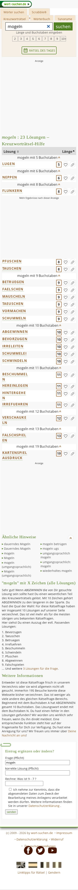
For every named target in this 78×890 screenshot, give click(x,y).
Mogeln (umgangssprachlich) (16, 573)
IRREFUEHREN (15, 404)
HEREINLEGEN (15, 385)
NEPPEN (9, 177)
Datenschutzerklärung (44, 806)
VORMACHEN (14, 311)
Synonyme (65, 19)
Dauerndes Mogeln (17, 548)
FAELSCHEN (13, 289)
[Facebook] (27, 850)
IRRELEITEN (13, 346)
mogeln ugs (51, 548)
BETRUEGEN (13, 282)
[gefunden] (65, 164)
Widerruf (57, 839)
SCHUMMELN (14, 318)
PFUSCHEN (12, 261)
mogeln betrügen (55, 544)
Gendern (54, 872)
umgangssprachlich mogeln (55, 555)
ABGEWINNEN (15, 331)
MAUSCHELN (13, 296)
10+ (63, 38)
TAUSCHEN (12, 268)
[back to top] (59, 156)
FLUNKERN (12, 190)
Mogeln (9, 558)
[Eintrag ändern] (72, 164)
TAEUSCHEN (13, 303)
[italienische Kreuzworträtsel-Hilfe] (55, 864)
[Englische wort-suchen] (19, 864)
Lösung (10, 151)
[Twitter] (39, 850)
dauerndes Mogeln (17, 544)
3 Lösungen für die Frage (40, 669)
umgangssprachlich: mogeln (56, 564)
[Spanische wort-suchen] (31, 864)
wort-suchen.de (42, 833)
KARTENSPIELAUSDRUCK (14, 455)
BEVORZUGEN (14, 339)
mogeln (9, 553)
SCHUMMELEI (14, 353)
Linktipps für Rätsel (31, 872)
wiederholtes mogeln (57, 571)
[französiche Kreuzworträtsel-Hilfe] (43, 864)
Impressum (64, 833)
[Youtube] (51, 850)
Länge (67, 151)
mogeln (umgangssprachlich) (16, 565)
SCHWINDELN (14, 360)
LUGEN (8, 163)
